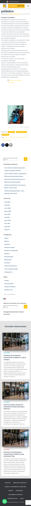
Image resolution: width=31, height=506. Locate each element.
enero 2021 (7, 223)
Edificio (6, 238)
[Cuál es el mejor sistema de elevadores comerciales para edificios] (15, 390)
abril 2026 (7, 205)
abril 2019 (7, 229)
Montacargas (7, 259)
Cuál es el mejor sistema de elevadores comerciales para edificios (14, 407)
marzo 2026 (7, 208)
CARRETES (10, 490)
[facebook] (22, 2)
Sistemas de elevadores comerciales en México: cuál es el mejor (15, 357)
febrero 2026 (7, 211)
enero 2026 (7, 214)
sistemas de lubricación (10, 265)
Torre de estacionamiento (11, 269)
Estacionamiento (8, 256)
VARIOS (22, 498)
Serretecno (5, 134)
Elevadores (24, 137)
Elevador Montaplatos (15, 137)
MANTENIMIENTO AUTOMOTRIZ (16, 494)
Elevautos (6, 253)
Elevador (7, 137)
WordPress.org (8, 289)
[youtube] (20, 2)
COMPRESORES (19, 490)
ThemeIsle (21, 502)
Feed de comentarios (10, 286)
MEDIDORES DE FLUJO (12, 498)
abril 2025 (7, 217)
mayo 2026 (7, 202)
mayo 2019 (7, 226)
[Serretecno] (13, 6)
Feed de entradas (9, 283)
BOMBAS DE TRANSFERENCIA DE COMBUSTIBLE (15, 486)
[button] (4, 501)
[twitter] (24, 2)
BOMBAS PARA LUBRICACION (19, 482)
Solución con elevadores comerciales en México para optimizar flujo (14, 454)
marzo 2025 (7, 220)
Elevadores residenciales (11, 250)
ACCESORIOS (8, 482)
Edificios (6, 241)
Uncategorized (8, 272)
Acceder (6, 280)
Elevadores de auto (6, 140)
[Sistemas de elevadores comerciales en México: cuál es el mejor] (15, 341)
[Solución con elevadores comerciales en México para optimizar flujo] (15, 438)
